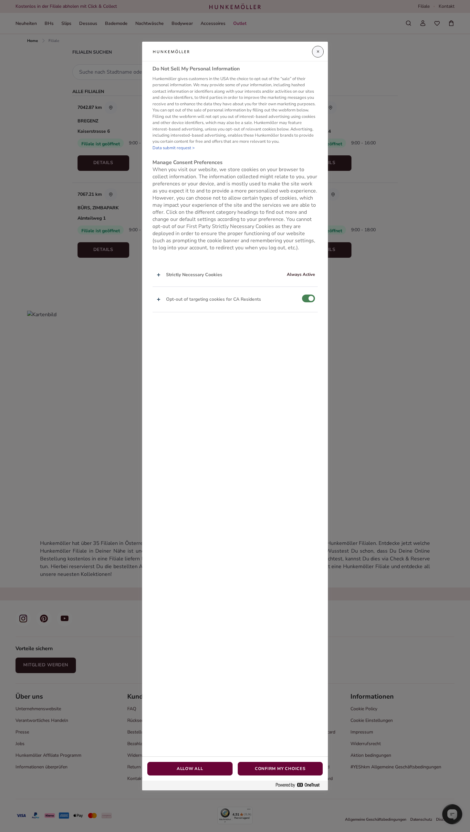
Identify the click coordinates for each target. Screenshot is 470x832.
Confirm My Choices (280, 769)
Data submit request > (173, 148)
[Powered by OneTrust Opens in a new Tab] (300, 785)
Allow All (190, 769)
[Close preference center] (318, 52)
